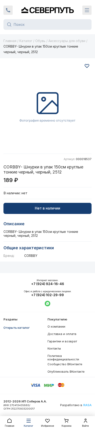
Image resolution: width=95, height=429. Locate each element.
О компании (56, 326)
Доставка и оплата (62, 334)
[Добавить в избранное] (87, 66)
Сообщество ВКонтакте (65, 364)
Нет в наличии (47, 208)
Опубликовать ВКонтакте (66, 371)
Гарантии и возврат (62, 341)
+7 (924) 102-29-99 (47, 295)
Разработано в (76, 405)
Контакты (54, 348)
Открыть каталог (16, 327)
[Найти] (7, 24)
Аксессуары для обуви (66, 41)
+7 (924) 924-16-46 (47, 284)
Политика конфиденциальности (63, 357)
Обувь (40, 41)
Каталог (25, 41)
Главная (9, 41)
